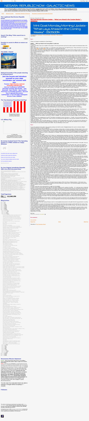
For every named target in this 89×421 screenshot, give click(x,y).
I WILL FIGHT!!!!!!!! (6, 238)
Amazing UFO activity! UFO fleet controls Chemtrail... (12, 273)
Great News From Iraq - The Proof (8, 247)
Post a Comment (33, 219)
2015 (3, 208)
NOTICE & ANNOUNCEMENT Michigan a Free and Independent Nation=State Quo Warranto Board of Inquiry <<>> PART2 (13, 187)
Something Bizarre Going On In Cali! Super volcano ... (12, 340)
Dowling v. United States (17, 409)
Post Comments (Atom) (41, 224)
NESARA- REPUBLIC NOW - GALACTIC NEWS (39, 5)
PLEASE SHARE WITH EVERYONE (9, 320)
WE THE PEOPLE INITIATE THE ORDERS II (9, 180)
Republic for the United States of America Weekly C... (12, 264)
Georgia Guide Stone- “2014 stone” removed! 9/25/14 (12, 312)
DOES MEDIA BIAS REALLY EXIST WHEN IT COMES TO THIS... (14, 328)
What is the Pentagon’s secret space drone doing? (11, 311)
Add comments (59, 34)
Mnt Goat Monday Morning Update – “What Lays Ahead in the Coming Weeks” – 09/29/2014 (60, 29)
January (4, 352)
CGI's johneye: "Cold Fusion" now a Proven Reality (11, 234)
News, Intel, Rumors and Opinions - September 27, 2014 (12, 326)
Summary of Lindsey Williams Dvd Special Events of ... (12, 261)
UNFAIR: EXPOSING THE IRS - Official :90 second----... (12, 307)
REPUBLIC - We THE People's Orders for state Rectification (12, 183)
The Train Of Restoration (7, 276)
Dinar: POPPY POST (6, 305)
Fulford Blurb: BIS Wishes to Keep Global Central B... (12, 275)
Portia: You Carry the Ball (7, 295)
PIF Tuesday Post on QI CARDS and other (10, 245)
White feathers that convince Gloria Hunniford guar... (11, 343)
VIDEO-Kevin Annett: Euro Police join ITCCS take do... (12, 337)
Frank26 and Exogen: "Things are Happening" (10, 302)
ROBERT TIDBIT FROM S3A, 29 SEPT (9, 290)
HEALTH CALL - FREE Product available (9, 342)
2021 (3, 203)
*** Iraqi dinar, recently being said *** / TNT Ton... (11, 260)
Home (3, 13)
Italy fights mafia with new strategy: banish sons (11, 331)
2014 (3, 209)
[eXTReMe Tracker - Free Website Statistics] (2, 417)
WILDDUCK (5, 224)
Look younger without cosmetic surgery (9, 237)
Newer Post (33, 221)
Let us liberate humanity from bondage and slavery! (11, 324)
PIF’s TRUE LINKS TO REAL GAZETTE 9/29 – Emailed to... (13, 253)
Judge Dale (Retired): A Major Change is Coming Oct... (12, 304)
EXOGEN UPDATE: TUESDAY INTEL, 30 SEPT (11, 249)
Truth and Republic (46, 34)
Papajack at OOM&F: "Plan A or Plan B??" (10, 271)
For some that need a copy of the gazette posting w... (12, 250)
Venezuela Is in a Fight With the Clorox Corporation (11, 226)
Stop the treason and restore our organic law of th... (11, 296)
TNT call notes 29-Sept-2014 (8, 255)
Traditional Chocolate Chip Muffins (8, 332)
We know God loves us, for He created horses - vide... (12, 335)
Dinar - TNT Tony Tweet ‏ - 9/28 (8, 297)
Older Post (86, 221)
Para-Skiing (5, 339)
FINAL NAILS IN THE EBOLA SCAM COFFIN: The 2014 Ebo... (13, 254)
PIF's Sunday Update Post (7, 316)
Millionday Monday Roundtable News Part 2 (10, 241)
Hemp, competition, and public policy (9, 265)
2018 (3, 205)
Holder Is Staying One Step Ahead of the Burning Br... (12, 258)
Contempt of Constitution (5, 177)
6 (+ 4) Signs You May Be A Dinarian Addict (10, 248)
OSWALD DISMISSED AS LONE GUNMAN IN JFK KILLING (13, 334)
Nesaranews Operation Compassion (23, 13)
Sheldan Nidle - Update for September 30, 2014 (11, 233)
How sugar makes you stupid (8, 262)
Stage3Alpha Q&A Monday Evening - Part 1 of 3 (11, 251)
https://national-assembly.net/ (20, 22)
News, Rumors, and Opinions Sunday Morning (10, 321)
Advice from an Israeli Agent (7, 229)
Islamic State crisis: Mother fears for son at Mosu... (11, 240)
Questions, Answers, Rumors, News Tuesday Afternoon (12, 227)
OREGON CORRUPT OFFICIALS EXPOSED (10, 228)
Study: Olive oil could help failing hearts (9, 231)
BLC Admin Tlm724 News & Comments (9, 323)
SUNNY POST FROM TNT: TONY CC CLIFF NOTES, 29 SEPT (13, 266)
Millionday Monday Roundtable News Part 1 (10, 257)
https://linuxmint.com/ (5, 163)
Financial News (34, 34)
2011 (3, 355)
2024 (3, 202)
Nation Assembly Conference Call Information (9, 173)
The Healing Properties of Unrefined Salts (10, 268)
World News (53, 34)
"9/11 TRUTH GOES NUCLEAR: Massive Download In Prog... (13, 309)
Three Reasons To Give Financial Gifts (9, 336)
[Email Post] (45, 214)
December (5, 210)
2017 (3, 206)
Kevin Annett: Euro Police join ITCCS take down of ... (11, 330)
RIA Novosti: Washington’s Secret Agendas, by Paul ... (12, 314)
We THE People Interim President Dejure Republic (10, 175)
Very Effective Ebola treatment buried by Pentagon (11, 272)
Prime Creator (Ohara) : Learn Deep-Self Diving (11, 235)
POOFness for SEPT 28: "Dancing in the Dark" (11, 299)
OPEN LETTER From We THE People (8, 176)
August (4, 344)
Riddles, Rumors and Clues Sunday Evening (10, 301)
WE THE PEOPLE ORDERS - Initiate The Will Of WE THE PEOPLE (13, 184)
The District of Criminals (7, 246)
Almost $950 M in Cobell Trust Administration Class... (12, 341)
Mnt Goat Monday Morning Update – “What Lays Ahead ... (12, 270)
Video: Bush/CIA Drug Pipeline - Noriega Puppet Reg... (12, 333)
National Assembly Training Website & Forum (9, 174)
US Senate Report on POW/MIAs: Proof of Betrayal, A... (12, 252)
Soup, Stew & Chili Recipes (7, 225)
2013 (3, 353)
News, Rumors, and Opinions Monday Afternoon (11, 256)
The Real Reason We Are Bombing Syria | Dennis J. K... (12, 278)
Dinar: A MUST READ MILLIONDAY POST (10, 329)
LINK (37, 48)
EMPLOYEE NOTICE (6, 327)
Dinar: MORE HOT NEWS (7, 243)
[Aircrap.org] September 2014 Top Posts (9, 306)
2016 (3, 207)
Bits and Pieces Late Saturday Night (9, 325)
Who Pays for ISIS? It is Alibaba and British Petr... (11, 308)
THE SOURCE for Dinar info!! (8, 244)
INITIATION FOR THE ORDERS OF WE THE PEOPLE (11, 179)
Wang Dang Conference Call (7, 338)
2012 (3, 354)
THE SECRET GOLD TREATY (8, 293)
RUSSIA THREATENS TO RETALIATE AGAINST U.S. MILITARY (13, 292)
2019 (3, 204)
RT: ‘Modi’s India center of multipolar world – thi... (11, 274)
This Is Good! (5, 315)
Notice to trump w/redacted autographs (8, 170)
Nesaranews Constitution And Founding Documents (42, 13)
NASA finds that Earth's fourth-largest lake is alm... (11, 230)
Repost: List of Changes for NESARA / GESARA (11, 298)
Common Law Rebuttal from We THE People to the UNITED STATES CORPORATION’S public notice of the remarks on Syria (14, 182)
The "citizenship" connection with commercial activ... (11, 263)
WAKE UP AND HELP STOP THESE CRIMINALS (11, 236)
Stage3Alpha (5, 303)
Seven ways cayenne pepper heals (9, 319)
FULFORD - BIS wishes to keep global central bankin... (12, 269)
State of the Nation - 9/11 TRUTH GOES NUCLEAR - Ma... (13, 318)
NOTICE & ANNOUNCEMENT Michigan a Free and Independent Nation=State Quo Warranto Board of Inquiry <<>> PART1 (13, 186)
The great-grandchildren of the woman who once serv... (12, 232)
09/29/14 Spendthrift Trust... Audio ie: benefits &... (11, 300)
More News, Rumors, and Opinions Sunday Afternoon (12, 317)
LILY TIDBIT (5, 222)
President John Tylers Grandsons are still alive (10, 259)
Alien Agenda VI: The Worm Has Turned (9, 239)
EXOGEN (4, 294)
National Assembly (9, 13)
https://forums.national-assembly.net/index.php (16, 84)
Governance (39, 34)
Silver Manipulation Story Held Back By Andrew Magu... (12, 291)
